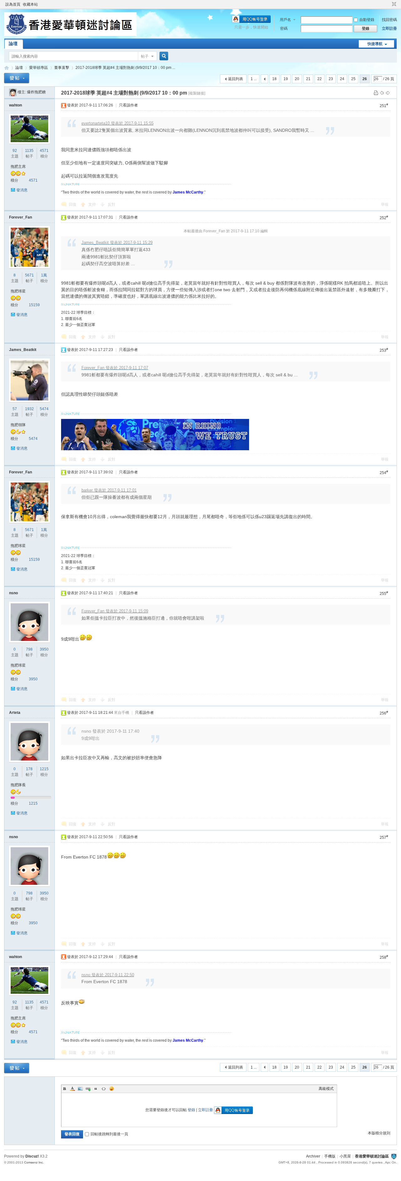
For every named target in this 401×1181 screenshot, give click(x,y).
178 (29, 769)
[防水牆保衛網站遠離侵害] (394, 1156)
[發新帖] (16, 78)
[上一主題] (381, 92)
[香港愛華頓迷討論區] (70, 35)
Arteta (14, 712)
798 (29, 649)
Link (88, 1089)
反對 (111, 204)
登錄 (191, 1110)
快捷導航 (375, 44)
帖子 (144, 56)
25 (353, 79)
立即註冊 (389, 28)
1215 (44, 769)
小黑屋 (345, 1156)
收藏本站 (30, 4)
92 (15, 150)
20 (297, 79)
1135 (29, 150)
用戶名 (285, 20)
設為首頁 (12, 4)
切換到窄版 (393, 4)
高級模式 (326, 1088)
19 (286, 79)
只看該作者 (128, 105)
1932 (29, 409)
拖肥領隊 (18, 425)
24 (342, 79)
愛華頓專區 (38, 67)
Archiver (313, 1156)
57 (15, 409)
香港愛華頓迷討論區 (6, 67)
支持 (92, 204)
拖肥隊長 (18, 785)
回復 (72, 204)
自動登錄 (366, 20)
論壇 (13, 43)
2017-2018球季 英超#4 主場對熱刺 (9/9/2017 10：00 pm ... (125, 67)
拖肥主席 (18, 166)
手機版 (330, 1156)
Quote (96, 1089)
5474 (44, 409)
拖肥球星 (18, 291)
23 (331, 79)
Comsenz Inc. (34, 1162)
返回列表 (235, 79)
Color (72, 1089)
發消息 (22, 190)
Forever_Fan (20, 217)
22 (319, 79)
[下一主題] (387, 92)
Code (104, 1089)
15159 (34, 305)
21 (308, 79)
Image (80, 1089)
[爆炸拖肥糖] (13, 92)
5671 (29, 275)
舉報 (384, 204)
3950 (44, 649)
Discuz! (32, 1156)
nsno (13, 593)
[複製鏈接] (196, 93)
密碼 (284, 28)
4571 (44, 150)
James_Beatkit (22, 350)
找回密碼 (389, 20)
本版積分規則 (379, 1133)
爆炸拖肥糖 (36, 92)
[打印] (375, 92)
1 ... (254, 79)
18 (274, 79)
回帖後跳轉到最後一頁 (109, 1134)
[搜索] (163, 56)
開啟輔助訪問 (388, 4)
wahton (15, 105)
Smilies (111, 1089)
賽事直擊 (61, 67)
